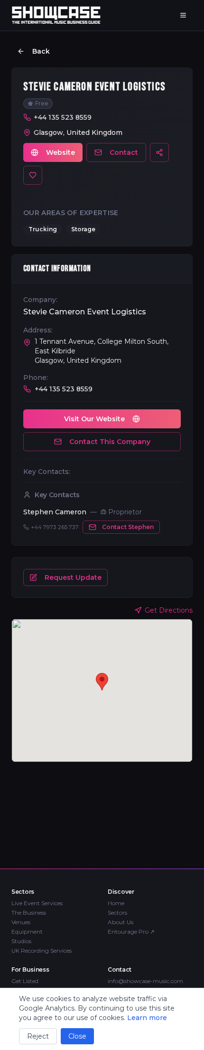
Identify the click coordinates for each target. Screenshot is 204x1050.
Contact (124, 152)
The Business (28, 912)
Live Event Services (37, 903)
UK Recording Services (41, 950)
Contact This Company (109, 441)
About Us (120, 922)
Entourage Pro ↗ (131, 931)
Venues (20, 922)
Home (116, 903)
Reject (38, 1036)
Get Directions (169, 610)
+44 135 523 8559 (63, 117)
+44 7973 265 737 (55, 526)
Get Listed (24, 980)
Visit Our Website (94, 419)
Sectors (117, 912)
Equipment (27, 931)
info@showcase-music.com (145, 980)
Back (41, 51)
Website (60, 152)
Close (77, 1036)
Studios (21, 941)
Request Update (73, 577)
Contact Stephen (128, 526)
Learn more (147, 1017)
